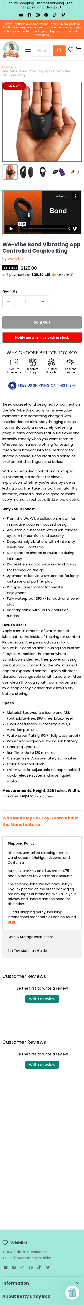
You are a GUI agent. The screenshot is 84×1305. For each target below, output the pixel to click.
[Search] (59, 50)
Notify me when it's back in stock (42, 337)
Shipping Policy (21, 843)
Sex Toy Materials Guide (27, 950)
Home (7, 67)
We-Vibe (15, 258)
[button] (42, 274)
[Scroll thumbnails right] (77, 172)
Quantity (10, 291)
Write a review (42, 999)
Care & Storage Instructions (30, 937)
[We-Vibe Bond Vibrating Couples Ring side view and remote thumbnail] (26, 172)
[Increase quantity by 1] (43, 301)
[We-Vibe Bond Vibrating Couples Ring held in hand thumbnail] (10, 172)
